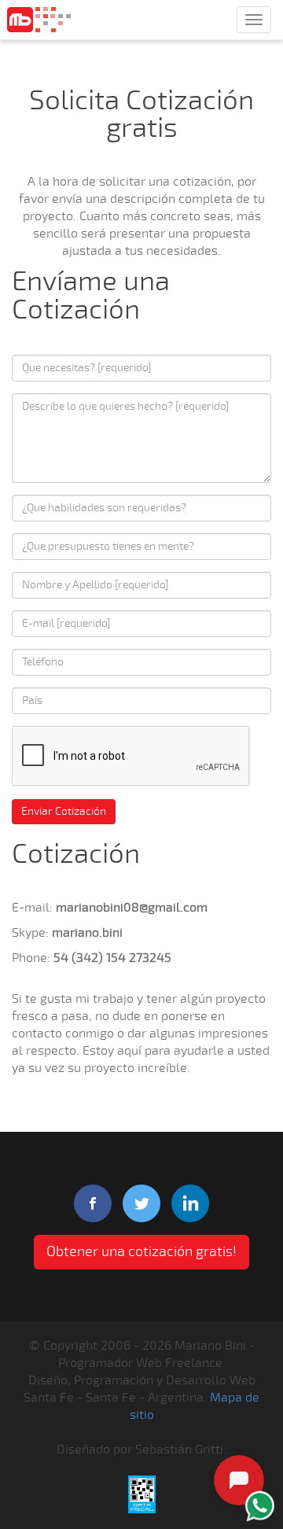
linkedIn (190, 1203)
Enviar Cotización (63, 811)
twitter (141, 1203)
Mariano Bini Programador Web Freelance (39, 19)
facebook (93, 1203)
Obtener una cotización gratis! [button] (141, 1251)
